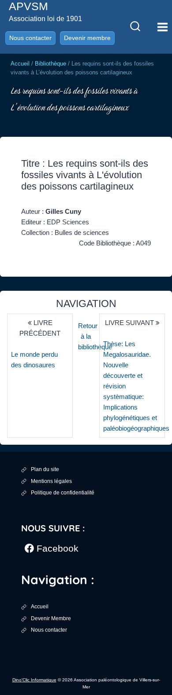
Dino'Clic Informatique (34, 679)
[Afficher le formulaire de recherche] (135, 27)
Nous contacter (30, 37)
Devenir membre (87, 37)
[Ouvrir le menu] (162, 26)
